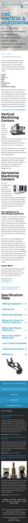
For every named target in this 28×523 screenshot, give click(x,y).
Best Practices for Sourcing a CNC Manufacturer (12, 416)
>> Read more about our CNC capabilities (13, 110)
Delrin (3, 74)
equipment (10, 221)
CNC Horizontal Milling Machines (10, 287)
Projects (19, 499)
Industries (13, 499)
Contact (24, 501)
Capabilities (9, 54)
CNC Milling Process (6, 280)
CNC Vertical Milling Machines (9, 289)
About (3, 501)
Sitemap (18, 520)
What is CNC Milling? (7, 278)
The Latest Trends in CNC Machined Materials (13, 438)
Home (2, 54)
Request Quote (14, 503)
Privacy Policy (11, 520)
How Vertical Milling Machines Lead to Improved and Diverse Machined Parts (13, 457)
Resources (9, 501)
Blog (24, 499)
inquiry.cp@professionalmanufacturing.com (14, 4)
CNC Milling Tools (6, 282)
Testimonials (17, 501)
